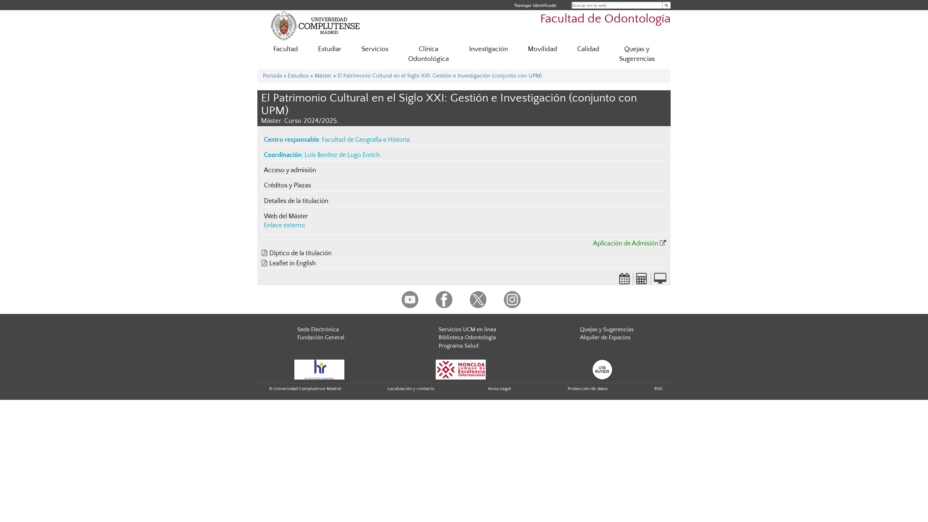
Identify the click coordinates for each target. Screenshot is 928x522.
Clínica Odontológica (428, 54)
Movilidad (542, 49)
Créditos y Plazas (287, 185)
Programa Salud (458, 346)
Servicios (374, 49)
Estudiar (329, 49)
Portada (272, 75)
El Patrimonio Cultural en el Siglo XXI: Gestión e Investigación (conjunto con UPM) (439, 75)
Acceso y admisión (290, 170)
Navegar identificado (535, 5)
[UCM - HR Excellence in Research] (319, 369)
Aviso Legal (499, 388)
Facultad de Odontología (605, 19)
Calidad (588, 49)
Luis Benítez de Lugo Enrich (342, 155)
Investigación (488, 49)
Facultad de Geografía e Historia (366, 140)
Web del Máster (286, 216)
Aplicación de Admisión (625, 243)
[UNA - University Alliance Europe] (602, 369)
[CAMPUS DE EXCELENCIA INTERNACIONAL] (461, 369)
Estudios (298, 75)
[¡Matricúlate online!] (660, 281)
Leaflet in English (292, 263)
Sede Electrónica (318, 329)
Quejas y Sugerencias (637, 54)
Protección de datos (588, 388)
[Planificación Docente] (624, 281)
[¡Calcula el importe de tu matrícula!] (642, 281)
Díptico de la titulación (300, 253)
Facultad (285, 49)
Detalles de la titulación (296, 201)
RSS (658, 388)
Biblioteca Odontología (467, 337)
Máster (323, 75)
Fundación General (320, 337)
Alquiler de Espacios (605, 337)
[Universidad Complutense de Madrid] (315, 25)
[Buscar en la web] (666, 5)
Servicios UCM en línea (467, 329)
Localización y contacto (411, 388)
